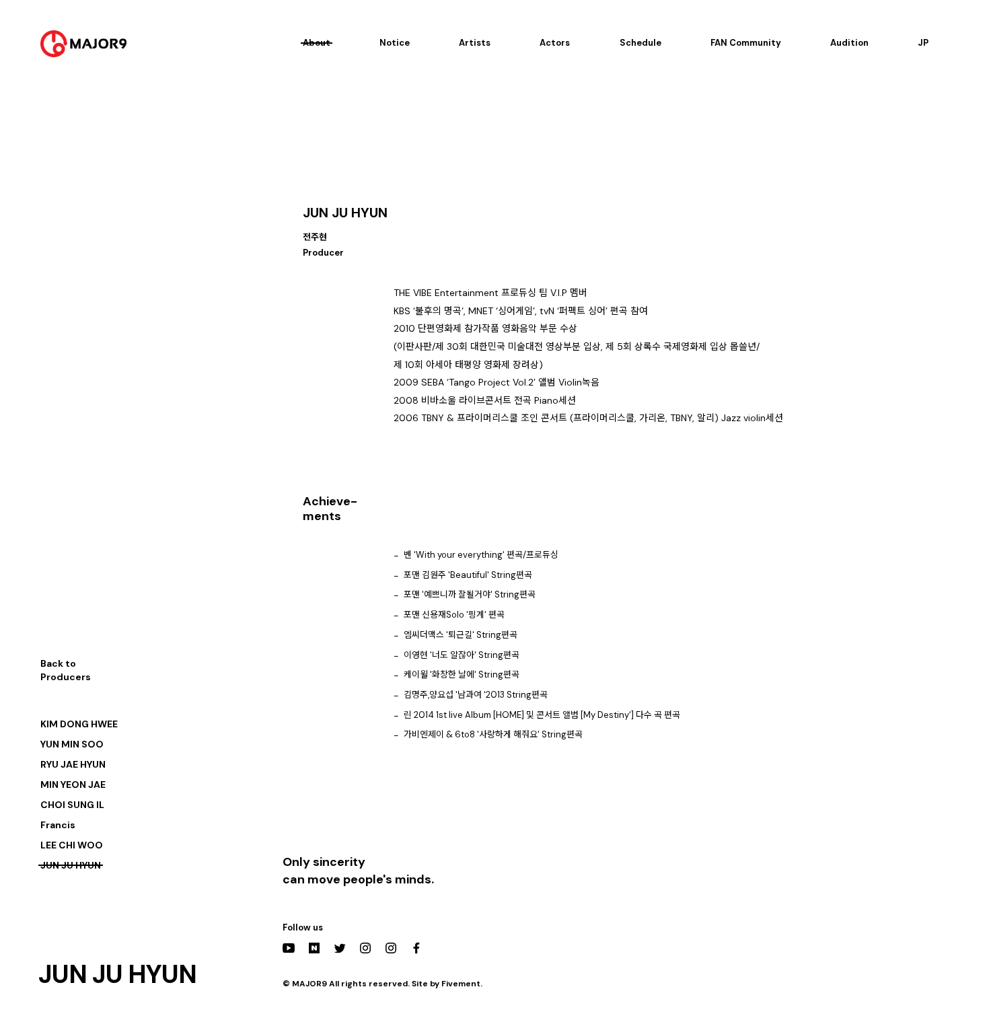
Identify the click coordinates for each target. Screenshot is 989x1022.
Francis (57, 825)
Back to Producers (65, 670)
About (316, 42)
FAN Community (745, 42)
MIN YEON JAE (73, 784)
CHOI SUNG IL (72, 805)
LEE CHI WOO (71, 845)
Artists (474, 42)
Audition (849, 42)
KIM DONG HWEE (79, 724)
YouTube (288, 948)
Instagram (365, 948)
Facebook (416, 948)
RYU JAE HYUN (73, 764)
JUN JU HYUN (70, 865)
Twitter (339, 948)
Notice (394, 42)
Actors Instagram (390, 948)
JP (923, 42)
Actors (555, 42)
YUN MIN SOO (72, 744)
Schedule (640, 42)
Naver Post (314, 948)
